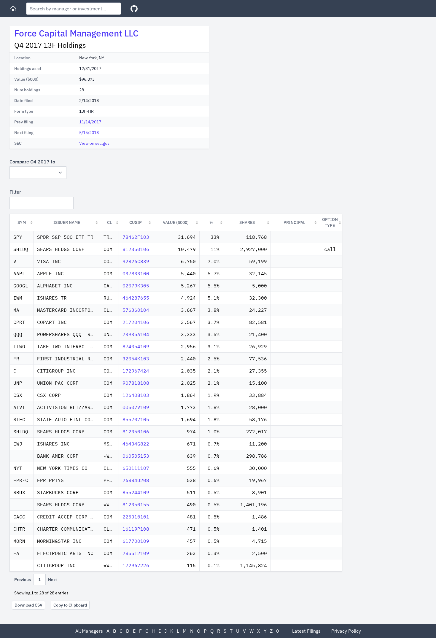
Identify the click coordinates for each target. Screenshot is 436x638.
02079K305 (135, 286)
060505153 (135, 456)
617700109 (135, 541)
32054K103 (135, 359)
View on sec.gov (94, 143)
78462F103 (135, 237)
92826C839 (135, 261)
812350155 (135, 504)
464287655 (135, 298)
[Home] (13, 8)
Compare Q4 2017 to (32, 162)
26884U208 (135, 480)
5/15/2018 (89, 132)
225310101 (135, 517)
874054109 (135, 346)
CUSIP (135, 222)
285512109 (135, 553)
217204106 (135, 322)
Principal (294, 222)
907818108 (135, 383)
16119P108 (135, 529)
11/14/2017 (90, 122)
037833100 (135, 273)
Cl (109, 222)
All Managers (89, 631)
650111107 (135, 468)
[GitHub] (134, 8)
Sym (21, 222)
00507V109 (135, 407)
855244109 (135, 492)
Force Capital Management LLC (76, 33)
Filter (15, 192)
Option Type (330, 222)
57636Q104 (135, 310)
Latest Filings (306, 631)
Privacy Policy (346, 631)
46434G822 (135, 444)
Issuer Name (66, 222)
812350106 (135, 249)
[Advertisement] (263, 67)
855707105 (135, 419)
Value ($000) (176, 222)
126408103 (135, 395)
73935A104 (135, 334)
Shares (247, 222)
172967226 (135, 565)
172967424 (135, 371)
